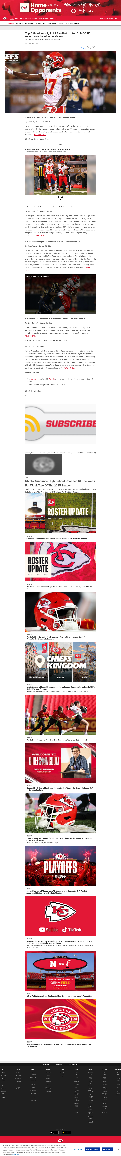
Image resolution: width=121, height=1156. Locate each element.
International (18, 1078)
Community (33, 1093)
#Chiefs (52, 379)
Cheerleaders (33, 1090)
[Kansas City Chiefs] (60, 1141)
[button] (60, 294)
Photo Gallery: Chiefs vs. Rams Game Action (47, 149)
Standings (3, 1083)
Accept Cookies (107, 1149)
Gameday (48, 1072)
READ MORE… (40, 135)
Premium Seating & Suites (104, 1093)
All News (18, 1072)
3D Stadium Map (91, 1096)
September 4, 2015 (57, 384)
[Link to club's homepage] (5, 18)
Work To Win (33, 1077)
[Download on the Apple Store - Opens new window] (54, 1132)
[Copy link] (93, 47)
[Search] (97, 18)
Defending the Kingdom (62, 1074)
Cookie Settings (78, 1149)
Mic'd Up (33, 1087)
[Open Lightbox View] (60, 178)
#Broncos (34, 379)
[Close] (118, 1149)
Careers (76, 1077)
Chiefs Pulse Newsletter (18, 1087)
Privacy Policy (16, 1154)
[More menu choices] (55, 18)
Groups (104, 1081)
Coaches (3, 1088)
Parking (105, 1084)
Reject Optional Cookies (92, 1149)
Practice (48, 1078)
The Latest (33, 1100)
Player (48, 1075)
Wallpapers (90, 1086)
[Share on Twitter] (86, 48)
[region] (60, 1149)
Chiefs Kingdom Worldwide (90, 1090)
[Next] (74, 196)
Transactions (3, 1075)
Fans (48, 1084)
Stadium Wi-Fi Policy (76, 1086)
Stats (3, 1085)
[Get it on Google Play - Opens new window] (66, 1133)
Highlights (33, 1080)
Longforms (18, 1075)
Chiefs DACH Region (118, 1074)
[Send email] (89, 48)
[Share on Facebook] (82, 48)
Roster (3, 1072)
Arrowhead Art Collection (76, 1099)
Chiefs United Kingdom (118, 1093)
